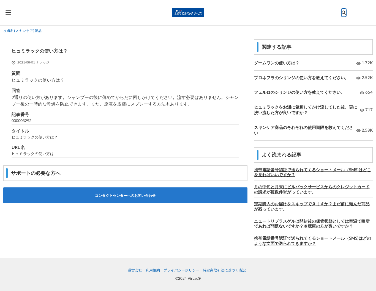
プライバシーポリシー (181, 270)
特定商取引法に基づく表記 (224, 270)
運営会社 (135, 270)
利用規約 (153, 270)
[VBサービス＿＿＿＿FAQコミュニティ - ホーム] (188, 12)
